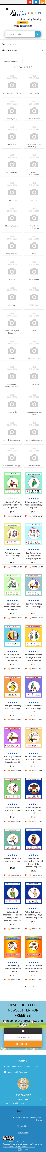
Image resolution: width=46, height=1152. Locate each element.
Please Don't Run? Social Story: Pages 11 (12, 861)
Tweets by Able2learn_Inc (16, 1103)
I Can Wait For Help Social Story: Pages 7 (34, 607)
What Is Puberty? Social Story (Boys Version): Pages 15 (33, 915)
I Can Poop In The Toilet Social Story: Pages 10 (12, 657)
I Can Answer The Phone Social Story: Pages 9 (34, 505)
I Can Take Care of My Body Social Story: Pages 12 (33, 556)
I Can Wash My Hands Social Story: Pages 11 (12, 607)
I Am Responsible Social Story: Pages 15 (34, 708)
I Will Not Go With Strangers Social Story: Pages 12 (33, 657)
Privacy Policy (23, 1133)
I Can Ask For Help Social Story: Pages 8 (34, 759)
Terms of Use (23, 1126)
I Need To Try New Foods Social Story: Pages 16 (33, 968)
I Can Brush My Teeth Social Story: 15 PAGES (12, 968)
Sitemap (39, 1120)
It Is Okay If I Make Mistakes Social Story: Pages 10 (12, 759)
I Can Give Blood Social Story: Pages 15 (12, 810)
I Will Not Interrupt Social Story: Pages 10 (12, 556)
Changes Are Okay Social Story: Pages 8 (12, 708)
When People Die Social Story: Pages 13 (34, 810)
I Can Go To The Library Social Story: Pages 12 (12, 505)
